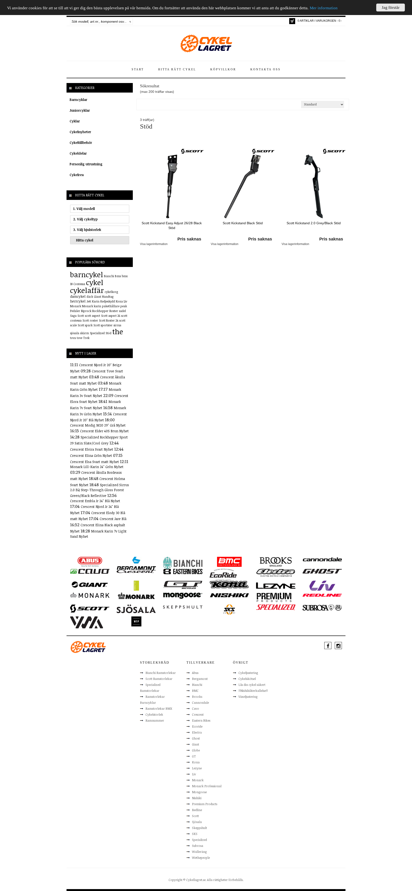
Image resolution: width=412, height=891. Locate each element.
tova (73, 338)
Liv (125, 301)
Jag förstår (391, 7)
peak (123, 306)
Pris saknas (189, 239)
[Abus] (89, 561)
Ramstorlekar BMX (158, 708)
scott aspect (92, 316)
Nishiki (196, 798)
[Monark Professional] (136, 595)
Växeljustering (248, 696)
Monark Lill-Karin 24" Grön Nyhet (97, 466)
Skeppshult (199, 828)
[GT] (182, 584)
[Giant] (89, 584)
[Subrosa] (322, 607)
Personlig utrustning (86, 164)
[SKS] (229, 609)
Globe (196, 750)
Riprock (86, 311)
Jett (89, 301)
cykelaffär (87, 290)
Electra (197, 732)
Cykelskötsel (247, 679)
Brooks (197, 696)
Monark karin (91, 306)
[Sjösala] (136, 608)
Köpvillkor (223, 69)
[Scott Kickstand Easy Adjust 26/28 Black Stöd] (172, 186)
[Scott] (192, 151)
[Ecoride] (223, 574)
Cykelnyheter (80, 132)
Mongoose (199, 792)
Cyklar (75, 121)
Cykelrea (77, 174)
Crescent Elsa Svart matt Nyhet (95, 461)
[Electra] (275, 572)
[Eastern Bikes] (182, 571)
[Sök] (130, 21)
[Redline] (322, 595)
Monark (75, 306)
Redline (197, 810)
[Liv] (322, 585)
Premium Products (204, 804)
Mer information (324, 8)
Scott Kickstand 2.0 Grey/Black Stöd (314, 223)
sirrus (117, 325)
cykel (94, 282)
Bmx (118, 276)
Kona (119, 301)
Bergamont (200, 679)
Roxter (113, 311)
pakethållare (110, 306)
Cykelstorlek (154, 714)
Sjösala (197, 822)
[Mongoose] (182, 595)
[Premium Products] (274, 597)
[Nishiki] (229, 595)
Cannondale (200, 702)
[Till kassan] (292, 21)
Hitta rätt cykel (177, 69)
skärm (84, 333)
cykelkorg (111, 292)
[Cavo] (89, 571)
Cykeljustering (248, 673)
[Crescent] (136, 571)
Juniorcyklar (80, 110)
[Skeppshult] (182, 607)
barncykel (86, 274)
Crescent (198, 714)
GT (194, 756)
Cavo (195, 708)
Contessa (79, 284)
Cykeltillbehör (81, 142)
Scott (80, 316)
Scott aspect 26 (110, 316)
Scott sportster (103, 325)
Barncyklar (78, 99)
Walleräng (199, 851)
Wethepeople (201, 857)
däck (90, 296)
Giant (97, 296)
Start (138, 69)
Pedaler (75, 311)
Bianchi (109, 276)
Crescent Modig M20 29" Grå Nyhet (98, 425)
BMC (195, 690)
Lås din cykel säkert (251, 685)
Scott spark (85, 325)
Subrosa (197, 846)
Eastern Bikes (201, 720)
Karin (95, 301)
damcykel (78, 296)
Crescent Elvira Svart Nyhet (92, 449)
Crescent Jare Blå (113, 518)
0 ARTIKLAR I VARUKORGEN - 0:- (320, 20)
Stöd (108, 333)
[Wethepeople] (136, 621)
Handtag (107, 296)
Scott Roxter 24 (108, 320)
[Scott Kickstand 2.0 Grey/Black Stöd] (313, 186)
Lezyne (197, 768)
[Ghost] (322, 571)
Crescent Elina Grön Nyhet (91, 455)
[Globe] (136, 585)
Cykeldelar (78, 153)
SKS (194, 834)
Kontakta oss (265, 69)
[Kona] (229, 584)
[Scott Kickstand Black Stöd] (242, 186)
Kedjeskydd (107, 301)
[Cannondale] (322, 559)
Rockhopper (100, 311)
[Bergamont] (136, 563)
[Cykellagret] (206, 43)
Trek (86, 338)
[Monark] (89, 595)
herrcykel (78, 301)
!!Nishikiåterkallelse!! (253, 690)
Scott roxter (90, 320)
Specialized (97, 333)
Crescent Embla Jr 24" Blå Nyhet (95, 501)
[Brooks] (275, 561)
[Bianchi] (182, 563)
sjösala (74, 333)
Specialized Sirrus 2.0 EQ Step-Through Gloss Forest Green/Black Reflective (99, 490)
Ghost (196, 738)
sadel (122, 311)
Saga (73, 316)
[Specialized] (275, 607)
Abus (195, 673)
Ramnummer (154, 720)
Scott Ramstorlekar (158, 679)
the (117, 331)
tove (79, 338)
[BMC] (229, 561)
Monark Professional (206, 786)
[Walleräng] (86, 622)
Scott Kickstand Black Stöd (243, 223)
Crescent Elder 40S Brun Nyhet (104, 431)
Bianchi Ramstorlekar (160, 673)
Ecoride (197, 726)
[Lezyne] (275, 585)
